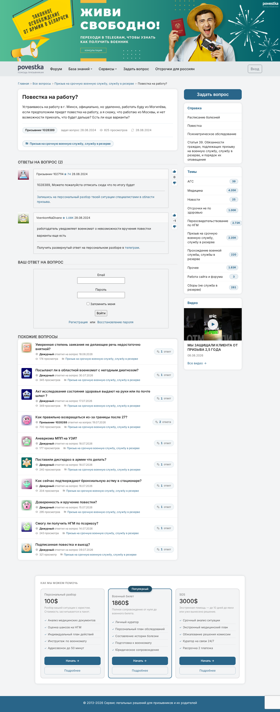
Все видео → (196, 363)
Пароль (101, 289)
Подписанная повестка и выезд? (62, 544)
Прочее (211, 267)
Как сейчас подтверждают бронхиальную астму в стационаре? (88, 481)
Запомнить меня (102, 304)
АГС (211, 181)
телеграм (132, 247)
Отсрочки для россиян (175, 69)
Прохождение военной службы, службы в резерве (211, 254)
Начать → (72, 660)
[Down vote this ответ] (174, 183)
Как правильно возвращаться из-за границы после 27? (81, 417)
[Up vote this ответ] (174, 172)
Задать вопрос (136, 69)
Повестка (194, 125)
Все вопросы (42, 83)
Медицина (211, 190)
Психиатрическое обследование (211, 134)
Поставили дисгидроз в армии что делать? (70, 459)
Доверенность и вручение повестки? (66, 502)
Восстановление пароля (115, 322)
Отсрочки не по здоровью (211, 210)
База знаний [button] (79, 69)
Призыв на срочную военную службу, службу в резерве (94, 83)
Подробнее (72, 670)
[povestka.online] (31, 69)
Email (101, 275)
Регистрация (78, 322)
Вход (255, 69)
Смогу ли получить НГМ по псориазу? (66, 523)
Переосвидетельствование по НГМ (213, 223)
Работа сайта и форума (211, 276)
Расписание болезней (203, 117)
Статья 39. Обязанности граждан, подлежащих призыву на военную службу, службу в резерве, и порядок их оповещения (211, 150)
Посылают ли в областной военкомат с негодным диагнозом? (86, 370)
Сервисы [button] (106, 69)
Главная (23, 83)
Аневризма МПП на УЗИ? (56, 438)
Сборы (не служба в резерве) (211, 287)
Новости (211, 199)
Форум (56, 69)
